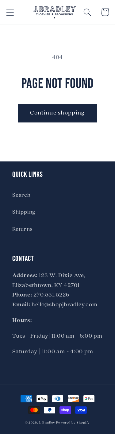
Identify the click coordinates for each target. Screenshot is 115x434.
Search (21, 195)
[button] (10, 12)
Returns (22, 229)
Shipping (23, 212)
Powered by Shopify (73, 422)
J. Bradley (47, 422)
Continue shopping (57, 113)
